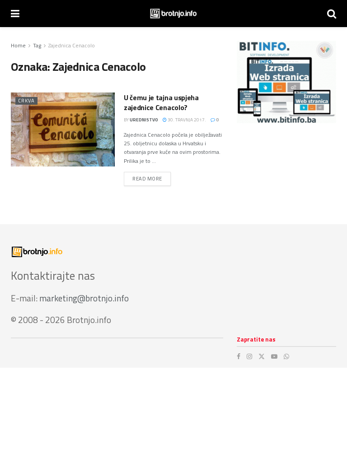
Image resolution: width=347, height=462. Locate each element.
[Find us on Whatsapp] (286, 356)
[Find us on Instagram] (249, 356)
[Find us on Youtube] (274, 356)
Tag (37, 45)
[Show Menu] (15, 13)
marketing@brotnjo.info (84, 298)
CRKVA (26, 100)
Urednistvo (144, 119)
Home (18, 45)
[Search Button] (331, 13)
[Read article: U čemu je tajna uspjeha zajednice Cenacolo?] (63, 129)
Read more (151, 178)
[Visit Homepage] (173, 14)
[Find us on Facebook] (238, 356)
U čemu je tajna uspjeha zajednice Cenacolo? (161, 102)
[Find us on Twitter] (261, 356)
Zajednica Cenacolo (71, 45)
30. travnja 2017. (186, 119)
